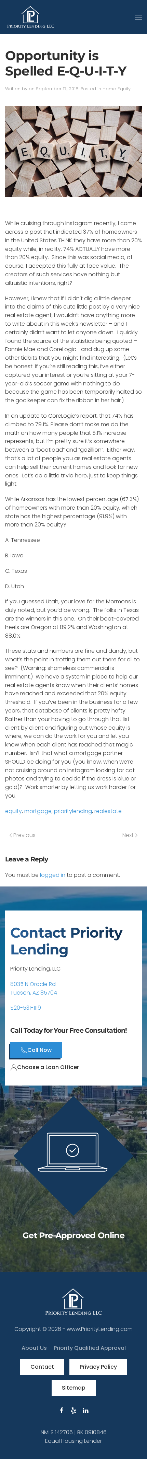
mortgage (38, 811)
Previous (24, 835)
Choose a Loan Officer (48, 1067)
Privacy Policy (98, 1367)
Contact (42, 1367)
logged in (52, 875)
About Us (34, 1348)
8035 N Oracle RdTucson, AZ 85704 (33, 988)
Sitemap (73, 1388)
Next (128, 835)
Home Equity (117, 88)
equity (13, 811)
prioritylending (73, 811)
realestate (108, 811)
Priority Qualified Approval (90, 1348)
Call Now (39, 1050)
